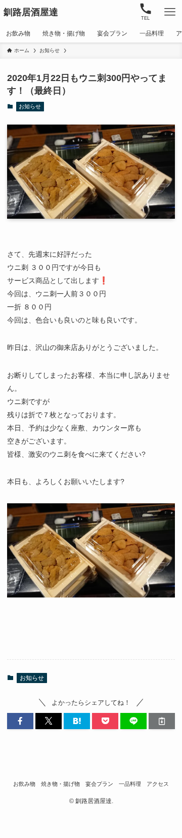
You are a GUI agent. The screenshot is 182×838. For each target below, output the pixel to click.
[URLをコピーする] (162, 721)
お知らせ (30, 106)
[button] (20, 721)
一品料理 (130, 784)
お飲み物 (24, 784)
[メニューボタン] (170, 12)
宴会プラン (99, 784)
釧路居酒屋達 (31, 12)
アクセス (158, 784)
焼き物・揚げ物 (60, 784)
